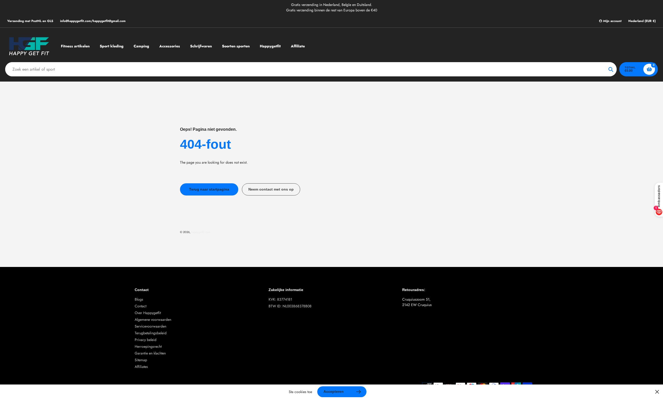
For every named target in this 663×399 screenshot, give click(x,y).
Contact (140, 306)
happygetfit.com (201, 232)
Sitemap (141, 359)
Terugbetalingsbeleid (151, 333)
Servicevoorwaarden (150, 326)
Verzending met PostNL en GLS (30, 21)
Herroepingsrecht (148, 346)
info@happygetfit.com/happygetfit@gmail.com (93, 21)
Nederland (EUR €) (642, 21)
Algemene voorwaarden (153, 319)
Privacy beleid (145, 339)
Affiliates (141, 366)
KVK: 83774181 (280, 299)
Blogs (139, 299)
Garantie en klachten (150, 353)
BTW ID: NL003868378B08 (290, 306)
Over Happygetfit (148, 312)
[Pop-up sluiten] (657, 392)
